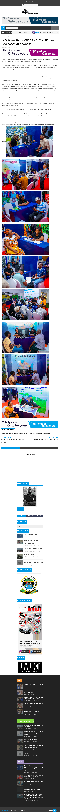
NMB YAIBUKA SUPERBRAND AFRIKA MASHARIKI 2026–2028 (36, 32)
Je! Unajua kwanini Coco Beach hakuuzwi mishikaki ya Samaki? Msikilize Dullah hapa (31, 542)
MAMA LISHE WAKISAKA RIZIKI (30, 739)
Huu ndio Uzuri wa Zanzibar (30, 534)
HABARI (19, 32)
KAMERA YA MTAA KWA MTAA (26, 721)
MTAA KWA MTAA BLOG (6, 810)
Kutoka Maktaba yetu (29, 554)
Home (3, 37)
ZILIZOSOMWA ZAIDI (30, 516)
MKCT (57, 810)
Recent (21, 516)
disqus (29, 448)
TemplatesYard (30, 808)
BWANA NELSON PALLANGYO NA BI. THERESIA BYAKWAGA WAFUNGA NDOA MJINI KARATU (33, 711)
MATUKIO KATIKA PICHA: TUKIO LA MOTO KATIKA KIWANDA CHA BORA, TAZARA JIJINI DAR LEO (33, 733)
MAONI (39, 516)
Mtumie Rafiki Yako (7, 429)
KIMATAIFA (21, 762)
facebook (48, 448)
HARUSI (20, 680)
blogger (10, 448)
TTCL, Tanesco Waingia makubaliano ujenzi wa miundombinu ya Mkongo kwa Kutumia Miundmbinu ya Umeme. (33, 562)
